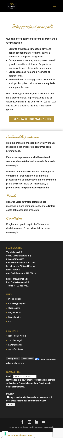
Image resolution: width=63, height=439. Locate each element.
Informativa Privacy (37, 401)
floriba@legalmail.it (20, 282)
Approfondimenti (16, 349)
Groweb (49, 427)
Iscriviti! (10, 404)
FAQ (10, 321)
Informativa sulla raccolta (18, 435)
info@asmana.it (20, 279)
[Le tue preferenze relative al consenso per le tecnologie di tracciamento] (5, 434)
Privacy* (10, 394)
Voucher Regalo (15, 340)
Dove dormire (14, 317)
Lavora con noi (15, 345)
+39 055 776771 (23, 286)
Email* (9, 376)
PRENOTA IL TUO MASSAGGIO (31, 119)
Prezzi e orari (14, 299)
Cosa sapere (14, 308)
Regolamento (14, 312)
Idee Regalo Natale (17, 336)
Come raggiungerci (17, 303)
